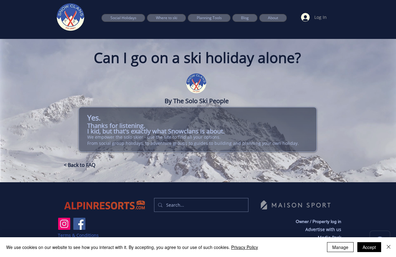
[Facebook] (79, 224)
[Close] (388, 247)
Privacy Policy (244, 247)
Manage (340, 247)
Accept (369, 247)
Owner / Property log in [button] (318, 221)
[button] (209, 18)
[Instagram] (64, 224)
